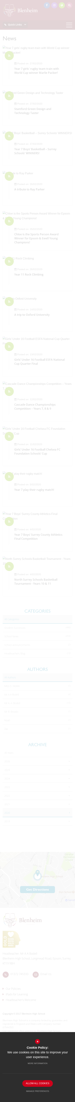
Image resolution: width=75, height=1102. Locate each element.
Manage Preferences (37, 1091)
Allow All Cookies (37, 1083)
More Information (37, 1063)
